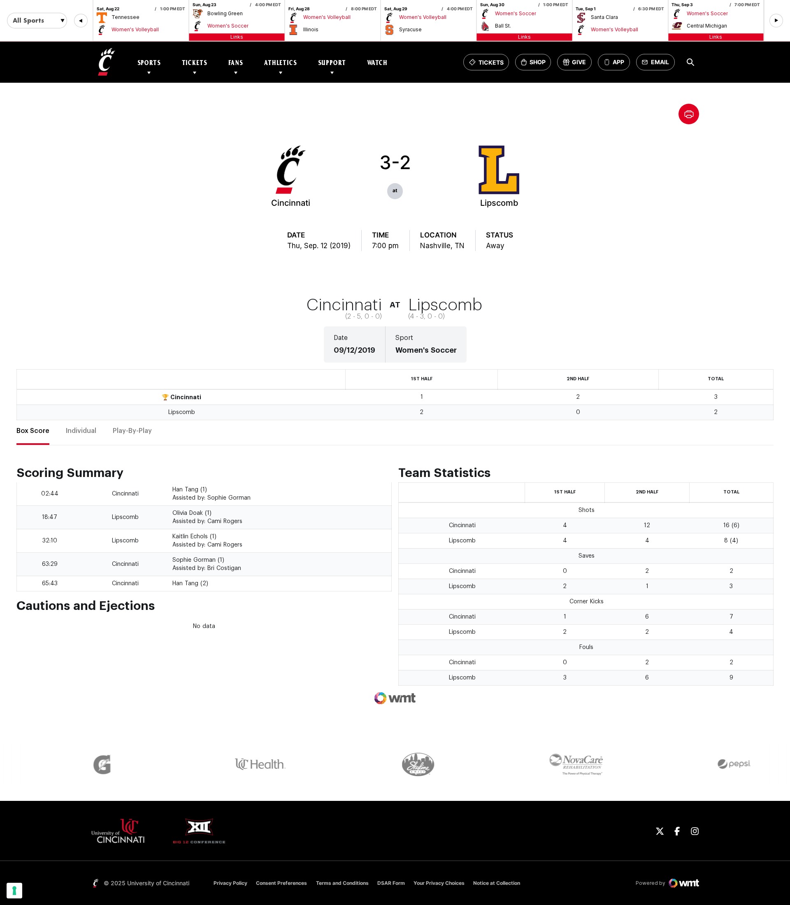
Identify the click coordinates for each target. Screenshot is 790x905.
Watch (377, 62)
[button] (81, 21)
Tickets (194, 62)
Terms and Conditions (342, 883)
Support (332, 62)
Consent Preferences (281, 883)
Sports (149, 62)
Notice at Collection (496, 883)
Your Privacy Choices (439, 883)
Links (236, 37)
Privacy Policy (230, 883)
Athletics (280, 62)
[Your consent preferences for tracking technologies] (14, 890)
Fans (235, 62)
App (618, 62)
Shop (535, 64)
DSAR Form (391, 883)
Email (657, 64)
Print (688, 114)
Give (577, 64)
